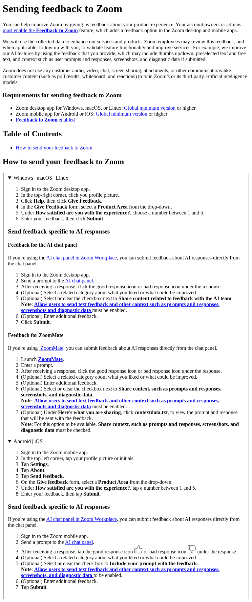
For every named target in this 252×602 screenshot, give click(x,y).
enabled (45, 120)
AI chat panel (78, 280)
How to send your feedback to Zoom (54, 147)
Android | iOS (28, 441)
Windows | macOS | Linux (40, 178)
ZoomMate (51, 348)
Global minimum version (150, 108)
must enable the (40, 30)
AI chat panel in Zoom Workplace (81, 257)
